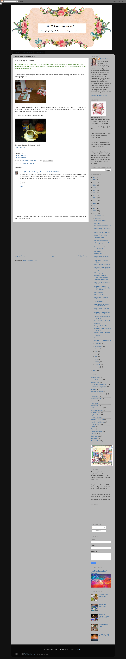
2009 (95, 370)
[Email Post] (40, 160)
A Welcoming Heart (30, 654)
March (97, 361)
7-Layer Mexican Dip (100, 326)
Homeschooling (96, 398)
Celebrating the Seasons (27, 163)
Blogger (79, 649)
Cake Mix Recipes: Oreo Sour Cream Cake (102, 313)
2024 (95, 177)
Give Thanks (98, 338)
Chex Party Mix (99, 295)
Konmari (93, 401)
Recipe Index (39, 52)
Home (17, 52)
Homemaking (95, 396)
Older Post (82, 256)
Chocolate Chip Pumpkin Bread (104, 635)
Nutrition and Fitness (97, 422)
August (97, 349)
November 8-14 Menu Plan (102, 321)
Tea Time (97, 335)
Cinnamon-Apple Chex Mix (102, 225)
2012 (95, 208)
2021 (95, 185)
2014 (95, 203)
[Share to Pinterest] (52, 161)
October (97, 343)
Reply (21, 186)
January (97, 367)
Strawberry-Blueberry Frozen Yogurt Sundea (104, 616)
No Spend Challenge (97, 419)
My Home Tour (95, 415)
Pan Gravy (97, 251)
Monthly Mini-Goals (97, 410)
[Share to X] (48, 161)
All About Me (95, 377)
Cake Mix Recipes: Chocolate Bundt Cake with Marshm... (102, 288)
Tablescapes (95, 436)
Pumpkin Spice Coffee (101, 240)
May (96, 356)
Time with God (95, 441)
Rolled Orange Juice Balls (102, 232)
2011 (95, 211)
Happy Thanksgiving (100, 235)
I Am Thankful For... (100, 220)
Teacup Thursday (20, 157)
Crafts (93, 389)
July (96, 351)
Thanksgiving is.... (100, 237)
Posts (95, 527)
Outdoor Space (96, 424)
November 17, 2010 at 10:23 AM (50, 172)
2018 (95, 193)
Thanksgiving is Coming (101, 279)
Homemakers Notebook (98, 394)
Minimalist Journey (97, 408)
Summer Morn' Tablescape (103, 595)
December (98, 215)
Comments (97, 530)
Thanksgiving (98, 273)
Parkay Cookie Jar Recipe (102, 332)
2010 (95, 213)
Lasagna (97, 323)
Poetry (93, 429)
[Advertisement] (51, 238)
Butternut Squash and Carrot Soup (101, 247)
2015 (95, 200)
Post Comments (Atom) (30, 260)
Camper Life (95, 382)
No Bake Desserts (96, 417)
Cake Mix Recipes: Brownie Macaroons (101, 276)
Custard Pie (98, 253)
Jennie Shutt (104, 59)
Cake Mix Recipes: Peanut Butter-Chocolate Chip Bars (102, 269)
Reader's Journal (96, 431)
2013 (95, 205)
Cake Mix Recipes (96, 380)
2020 (95, 187)
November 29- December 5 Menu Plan (102, 229)
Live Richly (94, 403)
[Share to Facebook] (50, 161)
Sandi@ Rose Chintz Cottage (29, 172)
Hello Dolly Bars (20, 147)
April (96, 359)
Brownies (97, 223)
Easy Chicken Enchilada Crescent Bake (101, 304)
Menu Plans (94, 405)
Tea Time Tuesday (21, 155)
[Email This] (44, 161)
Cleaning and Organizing (99, 386)
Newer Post (20, 256)
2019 (95, 190)
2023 (95, 180)
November (98, 218)
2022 (95, 182)
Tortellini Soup (98, 301)
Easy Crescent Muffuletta (102, 264)
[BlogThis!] (46, 161)
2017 (95, 195)
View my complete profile (99, 95)
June (96, 354)
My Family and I (96, 412)
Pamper (93, 426)
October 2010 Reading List (102, 340)
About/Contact (27, 52)
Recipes (93, 433)
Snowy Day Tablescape (102, 605)
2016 (95, 198)
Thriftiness (94, 438)
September (98, 346)
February (98, 364)
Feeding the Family (97, 391)
